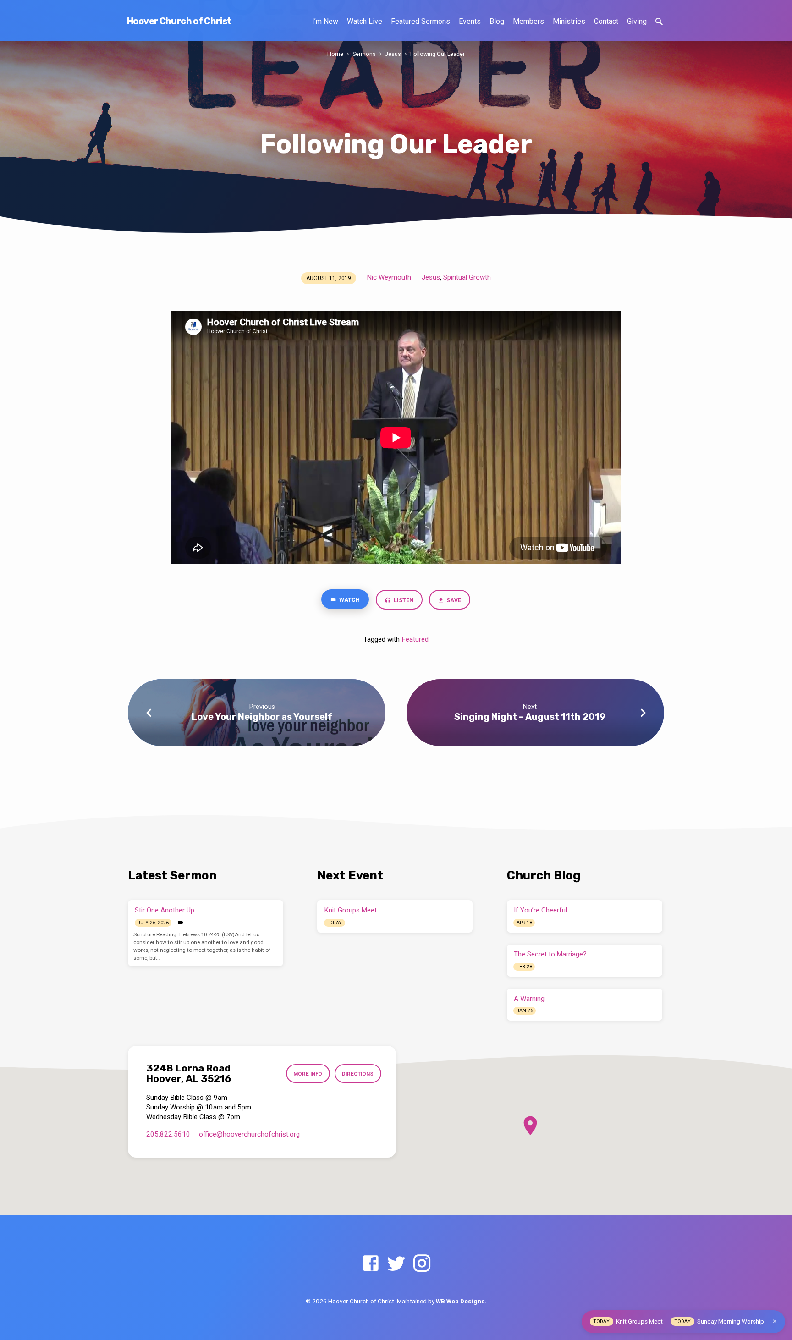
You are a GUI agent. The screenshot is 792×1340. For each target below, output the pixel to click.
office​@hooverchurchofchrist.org (249, 1134)
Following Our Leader (437, 53)
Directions (358, 1074)
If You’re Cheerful (540, 910)
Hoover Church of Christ (179, 21)
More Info (307, 1074)
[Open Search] (659, 21)
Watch (349, 600)
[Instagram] (422, 1264)
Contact (606, 21)
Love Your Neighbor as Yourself (262, 716)
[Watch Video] (180, 922)
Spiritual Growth (467, 277)
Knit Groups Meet (350, 910)
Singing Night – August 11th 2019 (529, 716)
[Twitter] (396, 1264)
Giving (637, 21)
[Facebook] (370, 1264)
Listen (402, 600)
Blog (497, 21)
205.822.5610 (168, 1134)
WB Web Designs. (461, 1301)
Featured (415, 639)
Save (454, 600)
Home (335, 53)
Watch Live (364, 21)
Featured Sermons (420, 21)
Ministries (569, 21)
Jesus (393, 53)
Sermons (364, 53)
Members (528, 21)
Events (470, 21)
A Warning (529, 998)
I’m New (325, 21)
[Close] (775, 1321)
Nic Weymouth (389, 277)
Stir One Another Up (164, 910)
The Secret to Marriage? (550, 954)
